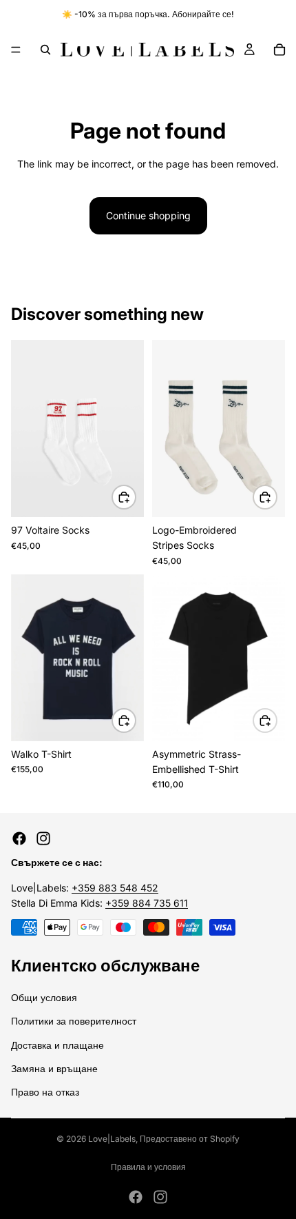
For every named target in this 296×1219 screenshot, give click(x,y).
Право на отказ (45, 1092)
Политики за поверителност (73, 1021)
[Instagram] (43, 838)
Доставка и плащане (57, 1045)
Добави (135, 497)
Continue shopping (148, 215)
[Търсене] (45, 49)
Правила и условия (148, 1167)
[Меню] (16, 50)
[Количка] (279, 49)
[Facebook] (19, 838)
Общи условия (44, 997)
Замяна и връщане (54, 1068)
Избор (135, 720)
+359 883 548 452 (115, 888)
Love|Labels (112, 1139)
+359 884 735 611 (146, 903)
